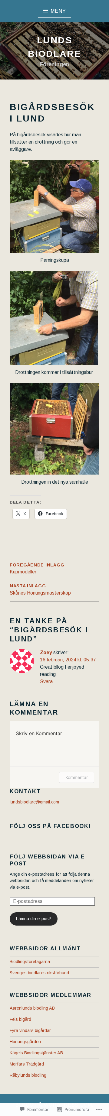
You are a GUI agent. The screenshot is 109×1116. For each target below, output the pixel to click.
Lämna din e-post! (33, 918)
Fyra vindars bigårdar (30, 1030)
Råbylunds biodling (28, 1075)
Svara (46, 681)
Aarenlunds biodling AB (32, 1008)
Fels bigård (20, 1019)
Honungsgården (25, 1041)
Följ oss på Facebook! (50, 826)
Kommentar (76, 777)
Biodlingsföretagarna (30, 961)
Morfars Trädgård (27, 1064)
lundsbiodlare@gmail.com (34, 802)
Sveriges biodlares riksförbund (39, 972)
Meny (58, 11)
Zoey (46, 652)
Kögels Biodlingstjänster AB (36, 1052)
